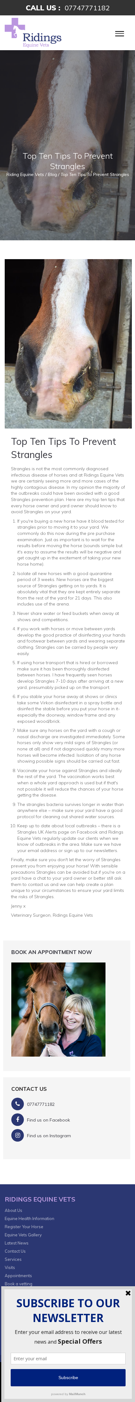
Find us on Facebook (48, 1120)
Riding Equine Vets (25, 174)
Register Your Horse (24, 1226)
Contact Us (15, 1251)
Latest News (17, 1242)
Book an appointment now (51, 952)
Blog (52, 174)
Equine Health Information (29, 1218)
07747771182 (87, 7)
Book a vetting (18, 1283)
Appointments (18, 1275)
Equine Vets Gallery (23, 1234)
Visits (10, 1267)
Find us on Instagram (49, 1135)
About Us (13, 1210)
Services (13, 1259)
